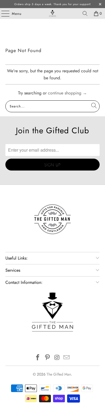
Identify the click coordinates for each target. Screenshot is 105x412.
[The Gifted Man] (52, 13)
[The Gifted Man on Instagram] (57, 358)
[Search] (85, 13)
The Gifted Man (59, 374)
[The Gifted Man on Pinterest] (47, 358)
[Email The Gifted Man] (67, 358)
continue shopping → (67, 93)
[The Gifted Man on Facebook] (38, 358)
